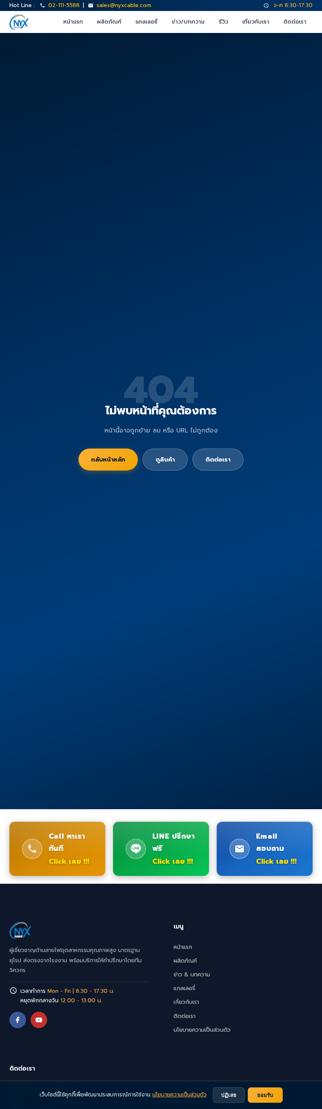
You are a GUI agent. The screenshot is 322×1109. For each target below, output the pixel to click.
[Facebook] (17, 1020)
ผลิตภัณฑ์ (109, 22)
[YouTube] (39, 1020)
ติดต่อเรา (295, 22)
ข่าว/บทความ (188, 22)
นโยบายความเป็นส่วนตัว (202, 1030)
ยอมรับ (265, 1095)
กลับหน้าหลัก (108, 459)
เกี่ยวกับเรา (255, 22)
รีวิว (223, 22)
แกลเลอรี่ (146, 22)
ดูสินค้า (165, 459)
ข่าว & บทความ (192, 974)
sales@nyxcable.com (124, 5)
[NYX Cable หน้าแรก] (19, 22)
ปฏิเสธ (228, 1095)
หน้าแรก (73, 22)
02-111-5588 (64, 5)
